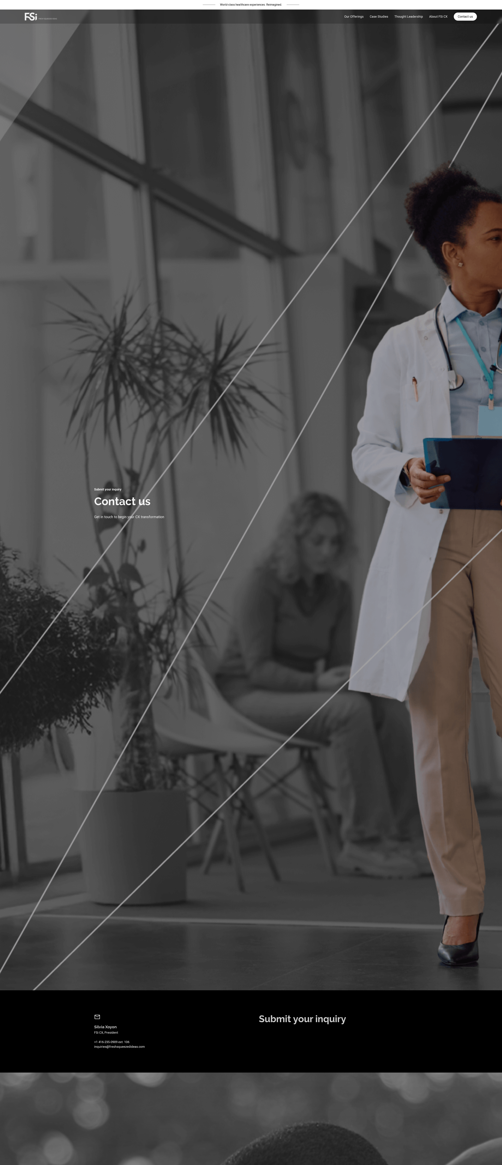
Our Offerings (354, 16)
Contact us (465, 16)
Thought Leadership (408, 16)
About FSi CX (438, 16)
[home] (41, 17)
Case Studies (379, 16)
